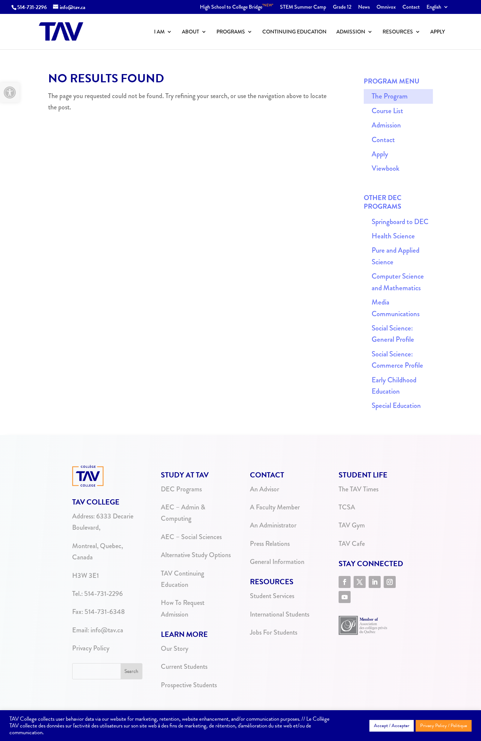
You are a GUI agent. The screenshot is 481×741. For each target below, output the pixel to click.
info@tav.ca (107, 630)
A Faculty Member (275, 507)
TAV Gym (352, 525)
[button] (10, 92)
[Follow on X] (360, 582)
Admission (350, 32)
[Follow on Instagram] (390, 582)
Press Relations (270, 544)
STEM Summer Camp (303, 7)
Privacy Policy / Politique (443, 725)
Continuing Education (294, 32)
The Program (390, 96)
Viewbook (385, 168)
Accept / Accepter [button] (391, 725)
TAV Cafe (352, 544)
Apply (437, 32)
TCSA (347, 507)
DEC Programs (181, 489)
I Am (159, 32)
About (190, 32)
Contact (411, 7)
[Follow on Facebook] (345, 582)
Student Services (272, 596)
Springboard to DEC (400, 222)
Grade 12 (342, 7)
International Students (279, 614)
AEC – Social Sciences (191, 537)
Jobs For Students (273, 632)
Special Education (396, 405)
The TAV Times (358, 489)
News (364, 7)
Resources (398, 32)
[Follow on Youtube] (345, 597)
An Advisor (264, 489)
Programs (230, 32)
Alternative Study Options (196, 555)
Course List (387, 111)
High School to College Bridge (236, 7)
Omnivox (386, 7)
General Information (277, 562)
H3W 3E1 (85, 575)
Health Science (393, 236)
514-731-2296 (32, 7)
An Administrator (273, 525)
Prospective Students (189, 685)
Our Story (174, 648)
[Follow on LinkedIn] (375, 582)
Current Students (184, 666)
